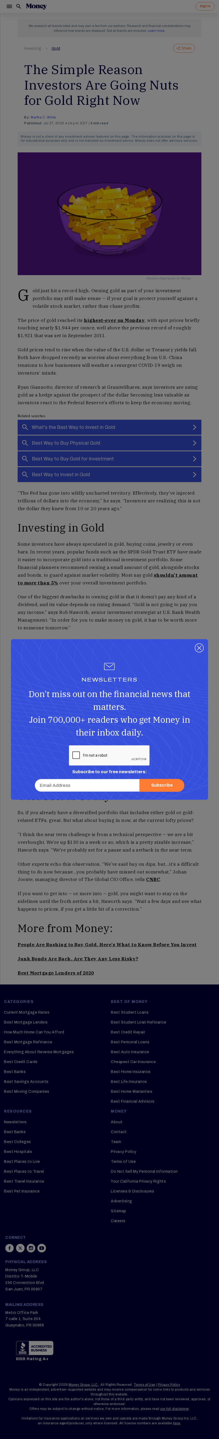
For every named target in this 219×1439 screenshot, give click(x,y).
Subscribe (162, 785)
